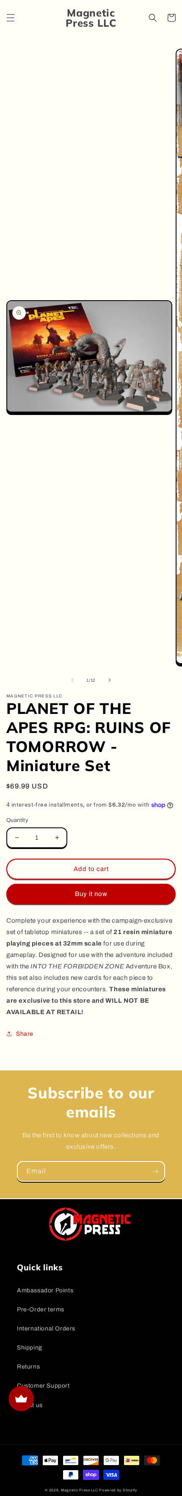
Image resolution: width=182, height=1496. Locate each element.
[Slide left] (72, 680)
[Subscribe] (155, 1171)
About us (30, 1405)
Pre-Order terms (40, 1309)
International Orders (46, 1328)
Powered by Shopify (118, 1490)
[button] (10, 17)
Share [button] (24, 1034)
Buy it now (91, 893)
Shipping (29, 1347)
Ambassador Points (45, 1290)
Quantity (17, 820)
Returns (28, 1366)
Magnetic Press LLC (79, 1490)
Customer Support (43, 1386)
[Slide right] (109, 680)
